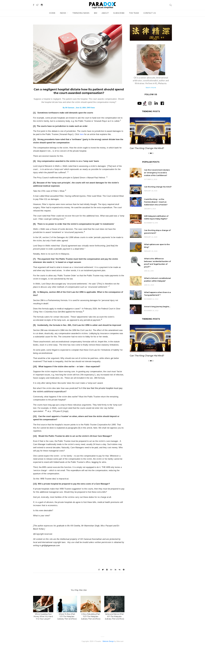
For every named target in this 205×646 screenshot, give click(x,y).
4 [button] (65, 190)
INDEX (63, 13)
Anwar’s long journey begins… (157, 314)
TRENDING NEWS (80, 13)
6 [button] (84, 232)
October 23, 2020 (150, 187)
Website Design (108, 641)
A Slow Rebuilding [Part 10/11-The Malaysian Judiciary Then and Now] (90, 616)
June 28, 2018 (149, 279)
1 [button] (120, 120)
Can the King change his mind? (158, 195)
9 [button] (101, 319)
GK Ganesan (69, 108)
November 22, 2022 (151, 307)
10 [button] (46, 411)
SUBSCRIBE (119, 13)
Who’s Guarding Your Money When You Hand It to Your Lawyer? (43, 616)
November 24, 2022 (151, 318)
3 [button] (106, 177)
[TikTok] (145, 103)
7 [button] (109, 286)
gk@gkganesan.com (51, 545)
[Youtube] (139, 103)
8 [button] (83, 311)
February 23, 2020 (150, 245)
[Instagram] (150, 103)
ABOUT (105, 13)
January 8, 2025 (150, 216)
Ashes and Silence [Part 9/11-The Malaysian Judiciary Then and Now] (114, 616)
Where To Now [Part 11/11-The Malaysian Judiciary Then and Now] (67, 616)
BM (95, 13)
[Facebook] (162, 103)
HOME (52, 13)
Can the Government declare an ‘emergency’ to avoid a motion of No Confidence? (157, 180)
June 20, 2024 (149, 293)
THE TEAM (134, 13)
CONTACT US (149, 13)
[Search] (170, 4)
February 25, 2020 (150, 259)
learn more (151, 87)
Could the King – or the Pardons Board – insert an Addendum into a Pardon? (149, 152)
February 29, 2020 (150, 199)
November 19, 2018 (151, 231)
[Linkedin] (156, 103)
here (82, 134)
